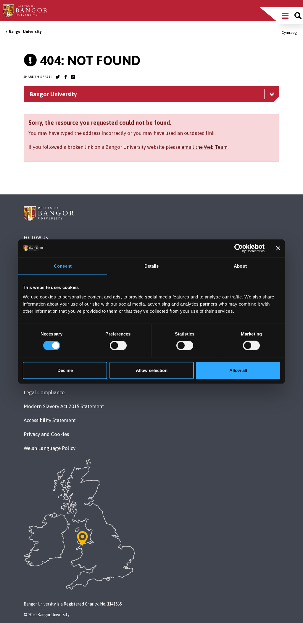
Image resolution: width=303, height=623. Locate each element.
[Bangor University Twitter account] (57, 77)
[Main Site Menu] (285, 15)
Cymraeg (289, 32)
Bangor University (25, 31)
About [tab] (240, 266)
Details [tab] (151, 266)
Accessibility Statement (50, 420)
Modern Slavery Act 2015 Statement (64, 406)
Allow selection (151, 370)
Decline (65, 370)
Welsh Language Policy (49, 448)
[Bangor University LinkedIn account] (73, 77)
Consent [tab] (63, 266)
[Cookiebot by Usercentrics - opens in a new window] (239, 248)
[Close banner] (278, 248)
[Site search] (298, 15)
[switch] (118, 345)
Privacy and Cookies (46, 434)
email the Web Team (204, 147)
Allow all (238, 370)
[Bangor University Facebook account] (65, 77)
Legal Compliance (44, 392)
